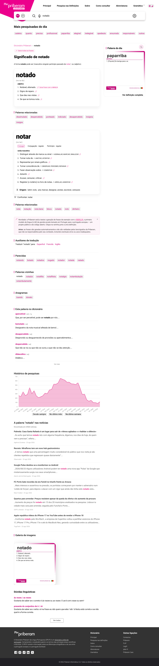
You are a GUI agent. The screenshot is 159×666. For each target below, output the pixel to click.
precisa (39, 33)
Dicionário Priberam (22, 45)
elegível (77, 33)
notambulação (76, 276)
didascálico (20, 354)
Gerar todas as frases (26, 51)
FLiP (124, 643)
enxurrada (114, 33)
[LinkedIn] (28, 653)
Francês (49, 244)
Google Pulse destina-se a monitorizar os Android (36, 465)
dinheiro (75, 209)
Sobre (87, 6)
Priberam (126, 640)
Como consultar (103, 6)
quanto (29, 33)
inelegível (89, 33)
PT (18, 16)
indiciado (62, 117)
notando (20, 260)
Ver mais (57, 364)
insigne (19, 122)
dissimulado (21, 117)
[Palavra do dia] (141, 47)
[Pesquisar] (33, 16)
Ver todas (57, 620)
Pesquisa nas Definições (68, 6)
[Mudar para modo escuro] (151, 5)
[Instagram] (20, 653)
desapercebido (76, 117)
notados (40, 260)
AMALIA (79, 219)
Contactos (127, 637)
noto (67, 209)
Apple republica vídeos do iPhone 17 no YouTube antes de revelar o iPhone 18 (48, 515)
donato (29, 297)
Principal (93, 637)
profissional (52, 33)
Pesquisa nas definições (98, 640)
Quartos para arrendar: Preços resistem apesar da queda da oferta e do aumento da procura (55, 498)
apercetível (20, 314)
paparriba (65, 33)
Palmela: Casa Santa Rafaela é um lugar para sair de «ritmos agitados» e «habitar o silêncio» (55, 431)
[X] (32, 653)
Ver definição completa (132, 95)
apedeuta (101, 33)
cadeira (18, 33)
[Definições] (134, 16)
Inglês (57, 244)
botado (30, 260)
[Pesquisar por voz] (39, 16)
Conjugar (21, 146)
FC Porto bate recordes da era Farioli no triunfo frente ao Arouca (42, 482)
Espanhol (41, 244)
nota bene (39, 209)
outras (141, 33)
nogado (51, 260)
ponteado (50, 117)
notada (71, 260)
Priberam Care (128, 652)
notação (27, 209)
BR (23, 16)
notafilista (51, 276)
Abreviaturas (121, 6)
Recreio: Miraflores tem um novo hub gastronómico (37, 448)
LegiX (125, 646)
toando (19, 297)
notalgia (62, 276)
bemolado (19, 324)
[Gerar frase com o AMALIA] (36, 91)
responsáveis (129, 33)
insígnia (89, 117)
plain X (125, 649)
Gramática (138, 6)
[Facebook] (16, 653)
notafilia (40, 276)
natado (81, 260)
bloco (49, 209)
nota (18, 209)
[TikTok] (24, 653)
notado (58, 209)
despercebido (37, 117)
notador (61, 260)
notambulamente (23, 281)
